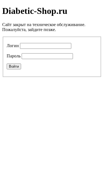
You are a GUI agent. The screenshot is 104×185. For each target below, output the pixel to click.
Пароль (14, 56)
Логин (13, 45)
